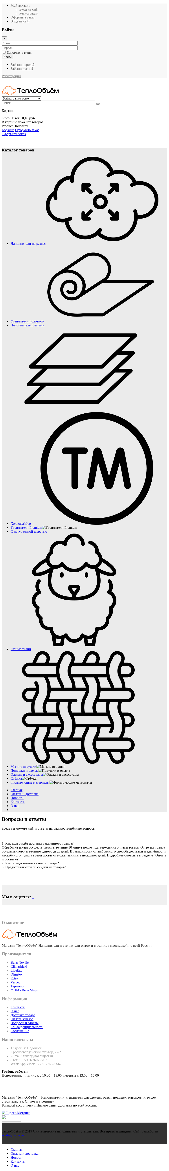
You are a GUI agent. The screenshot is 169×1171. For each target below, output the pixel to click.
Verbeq (15, 982)
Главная (16, 790)
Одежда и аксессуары (27, 774)
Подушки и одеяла (25, 770)
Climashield (19, 966)
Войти (7, 57)
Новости (17, 798)
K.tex (14, 978)
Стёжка (16, 778)
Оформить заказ (14, 134)
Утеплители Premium (26, 527)
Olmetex (16, 974)
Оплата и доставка (25, 794)
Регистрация (28, 13)
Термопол (18, 986)
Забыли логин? (22, 68)
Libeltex (16, 970)
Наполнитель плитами (27, 325)
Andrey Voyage (13, 1135)
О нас (15, 806)
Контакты (18, 802)
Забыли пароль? (23, 64)
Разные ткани (21, 649)
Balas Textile (20, 962)
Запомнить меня (19, 52)
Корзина (8, 130)
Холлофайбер (21, 523)
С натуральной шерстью (29, 531)
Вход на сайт (29, 9)
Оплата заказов (22, 1019)
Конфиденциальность (27, 1027)
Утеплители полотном (27, 321)
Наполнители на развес (28, 243)
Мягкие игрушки (23, 766)
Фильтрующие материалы (30, 782)
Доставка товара (23, 1015)
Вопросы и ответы (25, 1023)
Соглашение (20, 1031)
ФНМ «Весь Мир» (24, 990)
